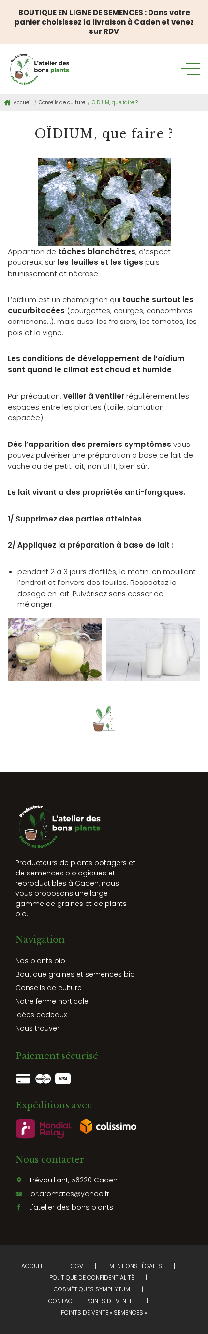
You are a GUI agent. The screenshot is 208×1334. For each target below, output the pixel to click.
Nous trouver (37, 1028)
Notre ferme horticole (52, 1001)
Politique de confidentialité (91, 1277)
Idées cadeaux (41, 1015)
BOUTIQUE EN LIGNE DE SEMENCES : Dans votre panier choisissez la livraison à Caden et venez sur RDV (104, 21)
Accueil (23, 102)
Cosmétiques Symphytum (92, 1289)
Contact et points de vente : (91, 1301)
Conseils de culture (62, 102)
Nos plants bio (40, 961)
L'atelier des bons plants (71, 1207)
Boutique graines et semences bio (75, 974)
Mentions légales (135, 1266)
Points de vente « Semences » (104, 1312)
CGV (77, 1266)
